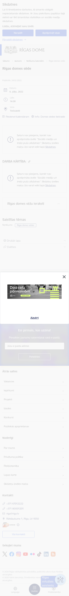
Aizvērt (34, 317)
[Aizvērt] (64, 276)
